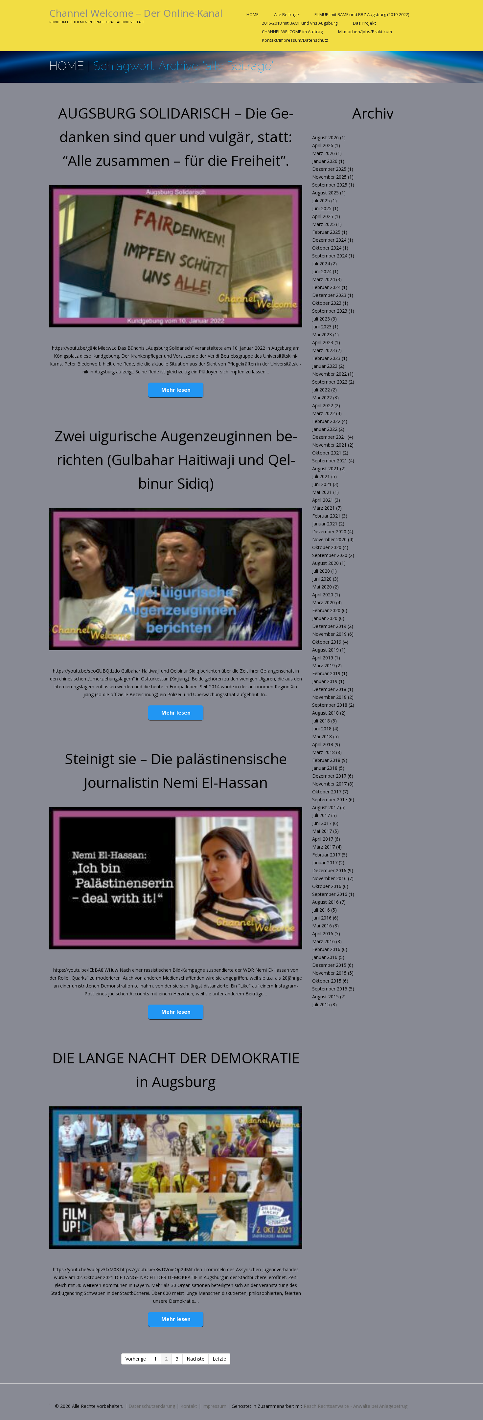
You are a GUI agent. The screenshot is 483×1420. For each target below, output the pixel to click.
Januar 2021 (324, 524)
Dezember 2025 (329, 169)
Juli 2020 (321, 571)
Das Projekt (364, 23)
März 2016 (323, 941)
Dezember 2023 (329, 295)
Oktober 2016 (326, 886)
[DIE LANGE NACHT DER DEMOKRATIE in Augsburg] (175, 1177)
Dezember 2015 (329, 965)
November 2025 (329, 177)
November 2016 (329, 878)
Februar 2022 (326, 421)
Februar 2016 (326, 949)
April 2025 (322, 216)
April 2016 (322, 933)
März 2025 (323, 224)
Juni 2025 (322, 208)
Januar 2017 (324, 862)
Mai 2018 (322, 736)
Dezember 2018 (329, 689)
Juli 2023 (321, 319)
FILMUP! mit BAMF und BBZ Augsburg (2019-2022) (361, 14)
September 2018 (329, 705)
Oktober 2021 (326, 453)
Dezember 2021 (329, 437)
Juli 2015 (321, 1004)
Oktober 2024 (326, 248)
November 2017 (329, 784)
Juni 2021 (322, 484)
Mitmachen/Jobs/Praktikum (365, 31)
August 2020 (325, 563)
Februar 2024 (326, 287)
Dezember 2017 (329, 776)
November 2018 (329, 697)
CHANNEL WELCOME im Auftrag (292, 31)
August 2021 (325, 468)
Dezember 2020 (329, 531)
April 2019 (322, 658)
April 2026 (322, 145)
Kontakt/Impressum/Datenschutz (295, 40)
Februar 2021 (326, 516)
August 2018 (325, 713)
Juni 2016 (322, 918)
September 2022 (329, 382)
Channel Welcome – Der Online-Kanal (135, 13)
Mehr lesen (176, 389)
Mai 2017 (322, 831)
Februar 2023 (326, 358)
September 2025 (329, 185)
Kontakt (188, 1406)
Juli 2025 (321, 200)
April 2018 (322, 744)
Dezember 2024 (329, 240)
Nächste (195, 1359)
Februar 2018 (326, 760)
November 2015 (329, 973)
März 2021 (323, 508)
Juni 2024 (322, 271)
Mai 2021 (322, 492)
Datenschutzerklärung (151, 1406)
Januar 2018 (324, 768)
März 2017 (323, 847)
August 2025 (325, 192)
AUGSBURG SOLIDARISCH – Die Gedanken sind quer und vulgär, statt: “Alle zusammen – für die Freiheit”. (176, 136)
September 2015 (329, 989)
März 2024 (323, 279)
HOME (252, 14)
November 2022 (329, 374)
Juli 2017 (321, 815)
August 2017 (325, 807)
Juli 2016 (321, 910)
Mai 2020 (322, 587)
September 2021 (329, 460)
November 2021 (329, 445)
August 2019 (325, 650)
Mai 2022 (322, 397)
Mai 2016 (322, 925)
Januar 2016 (324, 957)
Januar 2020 (324, 618)
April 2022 (322, 405)
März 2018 (323, 752)
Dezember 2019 (329, 626)
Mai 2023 (322, 334)
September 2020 (329, 555)
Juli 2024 (321, 263)
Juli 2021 (321, 476)
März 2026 (323, 153)
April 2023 (322, 342)
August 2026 (325, 137)
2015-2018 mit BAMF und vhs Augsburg (299, 23)
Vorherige (136, 1359)
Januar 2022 (324, 429)
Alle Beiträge (286, 14)
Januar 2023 (324, 366)
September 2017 (329, 799)
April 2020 (322, 594)
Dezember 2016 (329, 870)
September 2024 (329, 256)
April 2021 (322, 500)
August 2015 (325, 996)
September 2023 (329, 311)
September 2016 (329, 894)
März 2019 (323, 665)
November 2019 (329, 634)
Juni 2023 (322, 326)
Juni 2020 (322, 579)
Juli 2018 (321, 721)
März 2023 (323, 350)
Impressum (214, 1406)
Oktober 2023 (326, 303)
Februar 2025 (326, 232)
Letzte (219, 1359)
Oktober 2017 (326, 791)
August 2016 (325, 902)
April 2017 (322, 839)
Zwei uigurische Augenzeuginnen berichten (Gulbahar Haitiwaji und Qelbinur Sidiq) (176, 459)
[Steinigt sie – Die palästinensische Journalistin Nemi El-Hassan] (175, 878)
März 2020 (323, 602)
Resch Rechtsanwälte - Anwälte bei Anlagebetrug (355, 1406)
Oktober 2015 (326, 981)
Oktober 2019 (326, 642)
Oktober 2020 (326, 547)
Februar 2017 (326, 855)
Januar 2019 (324, 681)
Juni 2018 (322, 728)
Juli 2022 (321, 390)
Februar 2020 (326, 610)
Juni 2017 (322, 823)
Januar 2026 (324, 161)
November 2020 (329, 539)
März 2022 (323, 413)
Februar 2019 (326, 673)
